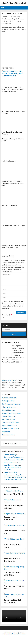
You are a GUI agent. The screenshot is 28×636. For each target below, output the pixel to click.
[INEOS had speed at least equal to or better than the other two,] (14, 236)
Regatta (8, 19)
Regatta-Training (18, 19)
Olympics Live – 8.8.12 (9, 205)
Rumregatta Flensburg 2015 (14, 457)
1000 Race (6, 432)
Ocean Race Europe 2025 (11, 413)
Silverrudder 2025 (8, 416)
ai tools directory (10, 455)
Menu (2, 7)
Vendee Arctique (8, 435)
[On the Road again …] (14, 151)
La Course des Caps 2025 (11, 404)
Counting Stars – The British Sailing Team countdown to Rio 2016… (12, 183)
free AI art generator (11, 465)
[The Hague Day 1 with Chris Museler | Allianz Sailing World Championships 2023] (14, 78)
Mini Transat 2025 (8, 419)
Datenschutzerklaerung (18, 634)
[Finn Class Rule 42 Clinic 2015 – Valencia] (14, 123)
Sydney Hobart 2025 (9, 426)
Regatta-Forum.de (14, 2)
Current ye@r (7, 315)
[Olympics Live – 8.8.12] (14, 196)
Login (4, 634)
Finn (3, 19)
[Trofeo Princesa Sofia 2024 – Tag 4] (14, 216)
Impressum (9, 634)
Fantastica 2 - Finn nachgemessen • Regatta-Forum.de (13, 475)
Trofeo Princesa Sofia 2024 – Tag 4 (13, 226)
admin (5, 17)
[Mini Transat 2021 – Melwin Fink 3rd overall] (14, 102)
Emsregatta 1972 (8, 380)
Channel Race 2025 (9, 407)
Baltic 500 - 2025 (8, 401)
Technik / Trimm (7, 21)
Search (14, 334)
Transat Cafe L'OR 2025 (10, 422)
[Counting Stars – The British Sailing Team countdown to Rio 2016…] (14, 172)
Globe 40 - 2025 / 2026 (10, 429)
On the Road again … (8, 161)
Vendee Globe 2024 (9, 398)
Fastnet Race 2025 (9, 410)
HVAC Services (9, 460)
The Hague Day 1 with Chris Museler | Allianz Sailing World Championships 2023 (13, 89)
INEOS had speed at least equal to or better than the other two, (14, 246)
